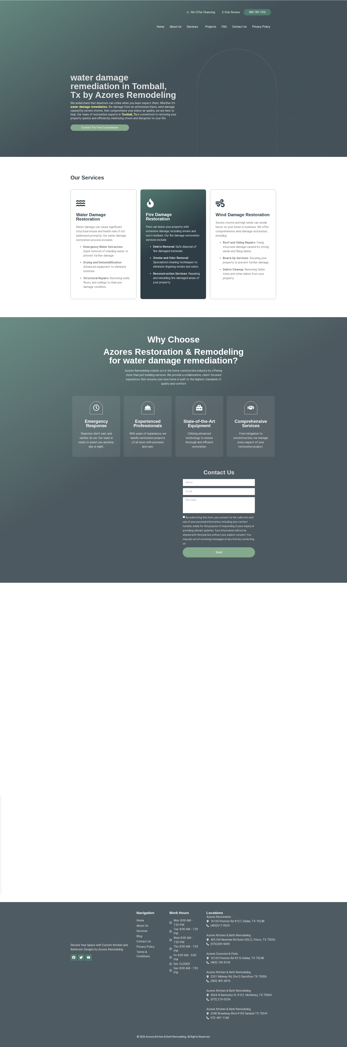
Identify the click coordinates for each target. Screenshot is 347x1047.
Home (160, 26)
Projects (210, 26)
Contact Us (239, 26)
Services (192, 26)
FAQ (224, 26)
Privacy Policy (261, 26)
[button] (193, 27)
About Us (175, 26)
